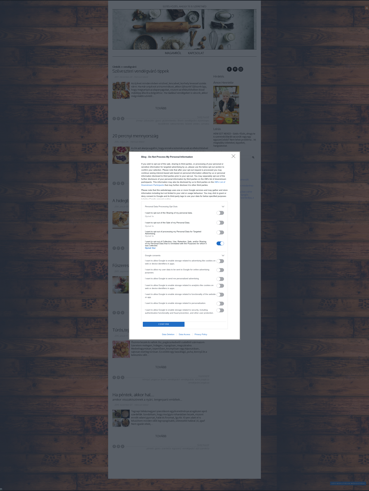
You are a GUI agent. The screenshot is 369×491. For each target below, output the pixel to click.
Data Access (184, 334)
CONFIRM (163, 324)
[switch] (220, 213)
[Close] (234, 157)
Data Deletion (168, 334)
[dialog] (184, 245)
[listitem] (184, 206)
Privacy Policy (201, 334)
